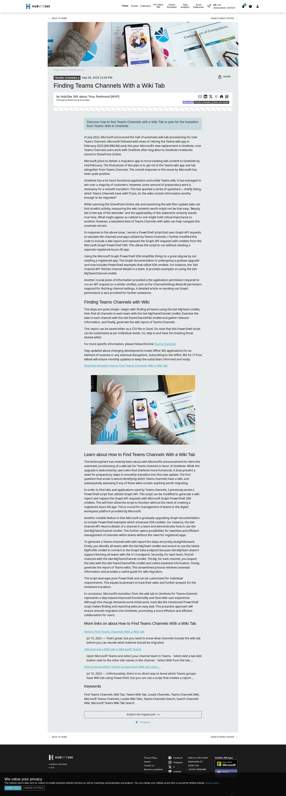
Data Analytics (185, 5)
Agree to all (13, 788)
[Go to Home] (37, 6)
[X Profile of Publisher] (210, 97)
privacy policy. (213, 783)
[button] (226, 8)
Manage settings (33, 788)
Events (134, 6)
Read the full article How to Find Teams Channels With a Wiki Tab (126, 365)
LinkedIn (177, 771)
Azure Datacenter (198, 5)
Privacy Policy (150, 758)
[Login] (257, 6)
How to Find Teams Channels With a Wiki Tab (114, 632)
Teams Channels (165, 344)
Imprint (147, 761)
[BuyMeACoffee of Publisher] (216, 97)
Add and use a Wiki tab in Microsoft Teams (112, 649)
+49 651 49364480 (197, 769)
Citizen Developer (172, 5)
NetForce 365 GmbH (198, 758)
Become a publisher (153, 769)
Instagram (178, 762)
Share (227, 76)
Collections (145, 6)
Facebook (178, 758)
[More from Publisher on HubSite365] (227, 97)
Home (125, 5)
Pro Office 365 (158, 5)
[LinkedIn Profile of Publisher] (205, 97)
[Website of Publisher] (221, 97)
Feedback (144, 722)
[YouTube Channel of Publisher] (200, 97)
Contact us (149, 765)
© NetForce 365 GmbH (58, 764)
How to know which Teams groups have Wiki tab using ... (122, 667)
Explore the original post (141, 714)
